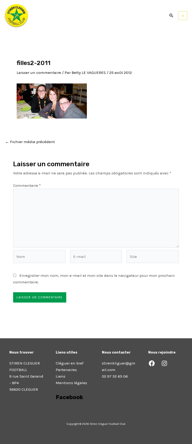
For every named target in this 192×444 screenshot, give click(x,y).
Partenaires (66, 369)
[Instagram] (164, 363)
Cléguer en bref (69, 363)
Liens (60, 376)
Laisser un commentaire (39, 72)
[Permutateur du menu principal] (183, 15)
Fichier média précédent (30, 142)
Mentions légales (71, 382)
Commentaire (27, 185)
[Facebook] (151, 363)
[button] (171, 16)
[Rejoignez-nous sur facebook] (56, 410)
